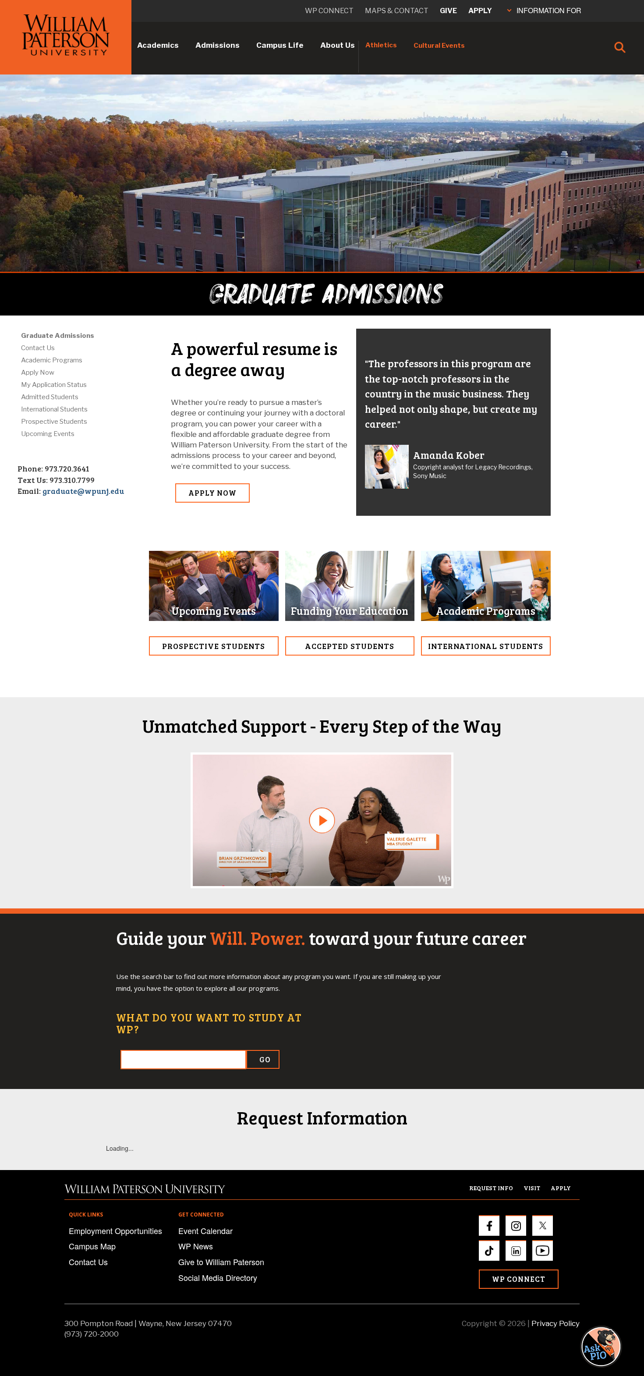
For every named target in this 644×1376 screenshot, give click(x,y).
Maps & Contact (396, 11)
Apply (480, 11)
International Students (54, 409)
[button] (609, 1346)
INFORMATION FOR (549, 10)
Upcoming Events (47, 433)
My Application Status (54, 384)
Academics (158, 45)
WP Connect (518, 1279)
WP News (195, 1246)
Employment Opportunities (115, 1230)
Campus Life (280, 45)
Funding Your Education (349, 610)
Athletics (381, 45)
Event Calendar (205, 1230)
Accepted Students (349, 646)
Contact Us (38, 347)
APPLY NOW (212, 493)
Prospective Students (54, 421)
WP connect (329, 11)
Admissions (217, 45)
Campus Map (92, 1246)
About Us (337, 45)
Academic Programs (51, 360)
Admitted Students (49, 397)
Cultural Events (439, 46)
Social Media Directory (217, 1277)
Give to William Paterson (221, 1261)
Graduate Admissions (57, 335)
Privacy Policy (555, 1323)
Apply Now (37, 372)
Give (448, 11)
